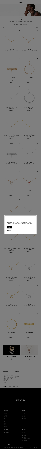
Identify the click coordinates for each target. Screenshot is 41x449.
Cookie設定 (9, 230)
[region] (20, 224)
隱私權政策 (18, 223)
